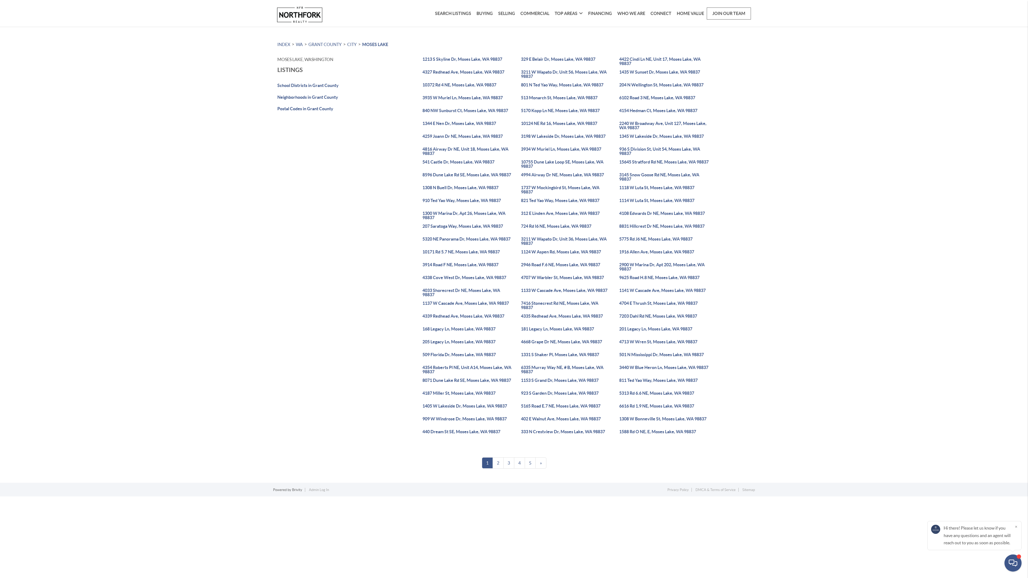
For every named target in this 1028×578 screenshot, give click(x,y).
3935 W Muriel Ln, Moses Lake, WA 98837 (462, 98)
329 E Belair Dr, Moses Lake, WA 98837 (558, 59)
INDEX (283, 44)
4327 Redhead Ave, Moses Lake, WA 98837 (463, 72)
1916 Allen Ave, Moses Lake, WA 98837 (656, 252)
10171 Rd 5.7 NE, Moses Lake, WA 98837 (461, 252)
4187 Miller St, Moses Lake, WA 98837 (459, 393)
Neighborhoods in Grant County (307, 97)
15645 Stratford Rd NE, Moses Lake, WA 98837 (664, 162)
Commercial (534, 13)
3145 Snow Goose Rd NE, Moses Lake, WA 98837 (659, 177)
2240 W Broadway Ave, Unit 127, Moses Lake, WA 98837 (662, 125)
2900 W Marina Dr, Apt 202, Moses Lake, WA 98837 (662, 267)
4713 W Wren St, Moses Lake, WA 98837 (658, 342)
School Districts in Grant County (308, 85)
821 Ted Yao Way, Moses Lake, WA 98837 (560, 200)
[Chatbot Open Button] (1013, 563)
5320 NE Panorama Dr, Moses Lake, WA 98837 (466, 239)
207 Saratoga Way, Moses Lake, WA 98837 (462, 226)
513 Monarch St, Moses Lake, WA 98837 (559, 98)
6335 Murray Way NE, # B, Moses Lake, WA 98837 (562, 369)
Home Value (690, 13)
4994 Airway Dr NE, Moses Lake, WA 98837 (562, 175)
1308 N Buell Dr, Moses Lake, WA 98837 (460, 187)
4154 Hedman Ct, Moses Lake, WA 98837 (658, 110)
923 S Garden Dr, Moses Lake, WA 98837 (560, 393)
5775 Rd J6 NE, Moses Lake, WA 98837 (656, 239)
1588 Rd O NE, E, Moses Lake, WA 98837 (657, 431)
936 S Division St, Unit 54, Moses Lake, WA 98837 (659, 151)
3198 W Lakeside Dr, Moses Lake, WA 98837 (563, 136)
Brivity (297, 490)
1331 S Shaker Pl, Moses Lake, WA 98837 (560, 354)
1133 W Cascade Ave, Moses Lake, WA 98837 (564, 290)
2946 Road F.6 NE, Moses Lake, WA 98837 (560, 265)
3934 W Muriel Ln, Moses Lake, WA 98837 (561, 149)
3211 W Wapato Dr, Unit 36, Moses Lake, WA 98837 (564, 241)
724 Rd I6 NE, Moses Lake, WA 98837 (556, 226)
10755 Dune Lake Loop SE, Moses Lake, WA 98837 (562, 164)
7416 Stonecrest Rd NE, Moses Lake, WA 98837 (559, 305)
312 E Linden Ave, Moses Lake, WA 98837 (560, 213)
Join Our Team (728, 13)
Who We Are (631, 13)
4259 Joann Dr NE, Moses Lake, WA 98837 (462, 136)
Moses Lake (375, 44)
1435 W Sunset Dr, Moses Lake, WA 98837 (659, 72)
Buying (485, 13)
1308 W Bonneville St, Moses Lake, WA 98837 (662, 419)
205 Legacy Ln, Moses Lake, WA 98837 (459, 342)
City (352, 44)
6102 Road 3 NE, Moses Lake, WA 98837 (657, 98)
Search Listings (453, 13)
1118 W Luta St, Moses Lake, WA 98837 (656, 187)
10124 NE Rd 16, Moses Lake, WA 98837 (559, 123)
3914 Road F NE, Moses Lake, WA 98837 (460, 265)
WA (299, 44)
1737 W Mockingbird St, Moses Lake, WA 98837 (560, 189)
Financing (600, 13)
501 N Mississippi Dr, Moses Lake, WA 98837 (661, 354)
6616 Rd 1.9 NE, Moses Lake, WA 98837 (656, 406)
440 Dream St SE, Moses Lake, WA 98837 (461, 431)
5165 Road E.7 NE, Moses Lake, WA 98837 (560, 406)
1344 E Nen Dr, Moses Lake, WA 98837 (459, 123)
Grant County (325, 44)
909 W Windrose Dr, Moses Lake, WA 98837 (464, 419)
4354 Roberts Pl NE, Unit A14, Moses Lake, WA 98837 (466, 369)
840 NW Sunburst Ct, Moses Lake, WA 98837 (465, 110)
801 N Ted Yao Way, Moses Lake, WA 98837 (562, 85)
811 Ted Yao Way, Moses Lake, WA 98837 (658, 380)
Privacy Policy (678, 490)
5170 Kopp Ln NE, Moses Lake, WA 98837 (560, 110)
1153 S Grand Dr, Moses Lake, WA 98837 (560, 380)
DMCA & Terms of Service (716, 490)
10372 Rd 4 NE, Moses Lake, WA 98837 (459, 85)
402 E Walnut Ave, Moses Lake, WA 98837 (561, 419)
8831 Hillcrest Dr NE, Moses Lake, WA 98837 (662, 226)
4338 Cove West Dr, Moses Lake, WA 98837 (464, 277)
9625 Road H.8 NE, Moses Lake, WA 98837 (659, 277)
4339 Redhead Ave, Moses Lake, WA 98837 (463, 316)
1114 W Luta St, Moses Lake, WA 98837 (656, 200)
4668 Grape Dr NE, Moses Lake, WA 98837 (561, 342)
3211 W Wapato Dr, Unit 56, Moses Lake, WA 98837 (564, 74)
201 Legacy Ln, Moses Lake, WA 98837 (655, 329)
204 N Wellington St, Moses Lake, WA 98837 (661, 85)
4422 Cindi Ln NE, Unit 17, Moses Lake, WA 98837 (660, 61)
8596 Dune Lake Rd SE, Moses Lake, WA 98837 (466, 175)
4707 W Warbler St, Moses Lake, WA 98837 (562, 277)
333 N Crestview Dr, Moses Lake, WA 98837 (563, 431)
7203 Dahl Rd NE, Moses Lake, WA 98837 (658, 316)
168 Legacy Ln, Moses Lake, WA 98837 (459, 329)
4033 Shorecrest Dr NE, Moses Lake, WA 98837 (461, 292)
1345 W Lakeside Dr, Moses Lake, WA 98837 (661, 136)
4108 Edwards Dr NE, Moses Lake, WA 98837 (662, 213)
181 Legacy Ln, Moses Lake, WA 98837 (557, 329)
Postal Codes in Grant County (305, 108)
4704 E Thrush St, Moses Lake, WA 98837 (658, 303)
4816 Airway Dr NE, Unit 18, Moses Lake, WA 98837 (465, 151)
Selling (506, 13)
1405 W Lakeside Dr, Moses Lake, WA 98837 (464, 406)
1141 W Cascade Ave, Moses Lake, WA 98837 (662, 290)
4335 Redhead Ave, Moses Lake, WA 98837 (562, 316)
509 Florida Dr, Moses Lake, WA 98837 (459, 354)
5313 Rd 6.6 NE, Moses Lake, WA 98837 (656, 393)
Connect (661, 13)
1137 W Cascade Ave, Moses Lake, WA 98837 (465, 303)
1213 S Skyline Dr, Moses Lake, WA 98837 (462, 59)
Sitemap (748, 490)
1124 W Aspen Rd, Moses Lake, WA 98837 (561, 252)
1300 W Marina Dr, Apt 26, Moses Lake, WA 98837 (463, 215)
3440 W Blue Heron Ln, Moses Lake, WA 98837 (663, 367)
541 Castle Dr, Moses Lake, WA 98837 (458, 162)
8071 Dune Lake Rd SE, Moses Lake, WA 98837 (466, 380)
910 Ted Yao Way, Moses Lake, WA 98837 (461, 200)
